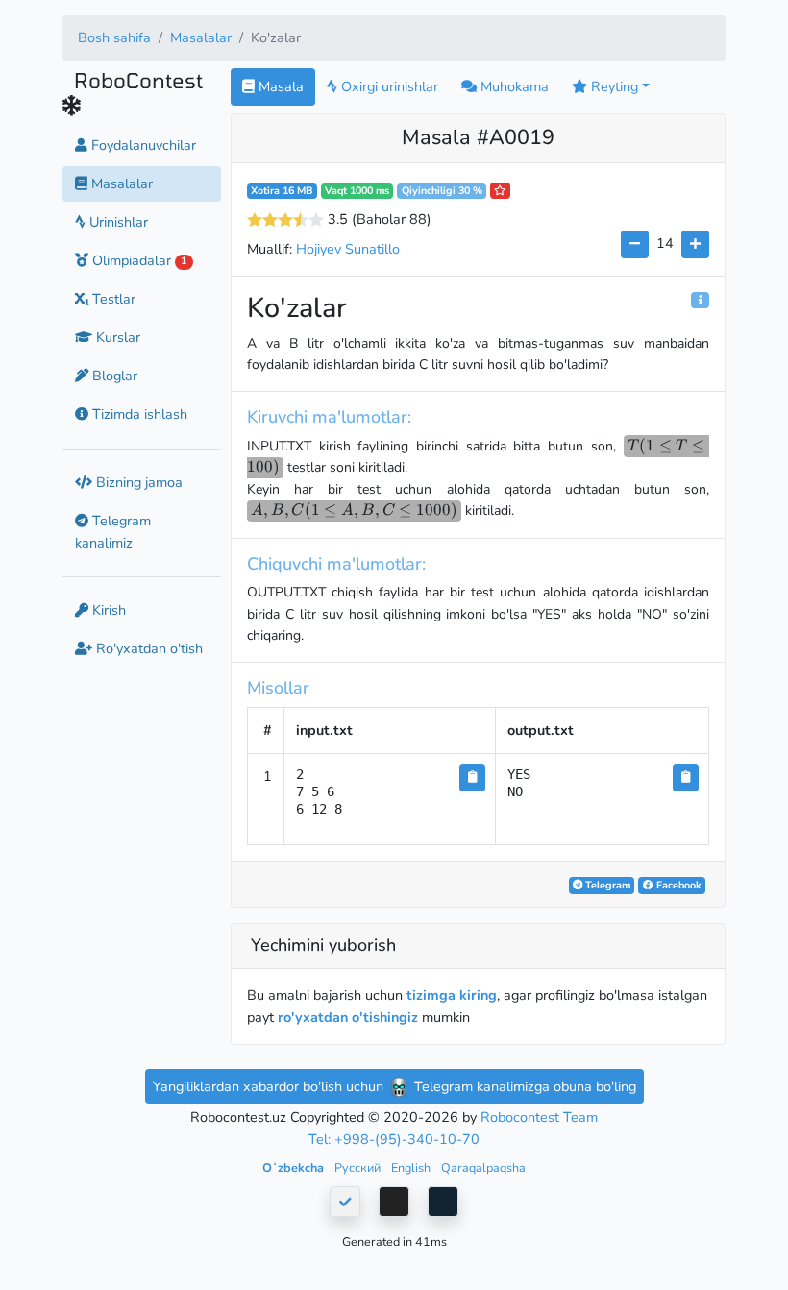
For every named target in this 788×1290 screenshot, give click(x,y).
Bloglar (112, 375)
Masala (279, 86)
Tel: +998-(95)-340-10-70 (394, 1139)
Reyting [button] (612, 86)
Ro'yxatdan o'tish (147, 648)
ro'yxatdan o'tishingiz (348, 1017)
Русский (358, 1167)
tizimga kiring (451, 995)
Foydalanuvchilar (141, 145)
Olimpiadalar (137, 260)
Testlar (111, 298)
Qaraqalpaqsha (483, 1167)
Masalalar (201, 37)
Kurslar (116, 337)
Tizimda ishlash (137, 414)
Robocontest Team (539, 1117)
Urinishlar (117, 221)
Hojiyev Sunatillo (348, 248)
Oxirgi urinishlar (387, 86)
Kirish (107, 610)
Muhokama (513, 86)
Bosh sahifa (114, 37)
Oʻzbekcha (294, 1167)
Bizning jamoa (137, 482)
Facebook (677, 885)
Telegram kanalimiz (113, 531)
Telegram (606, 885)
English (412, 1167)
